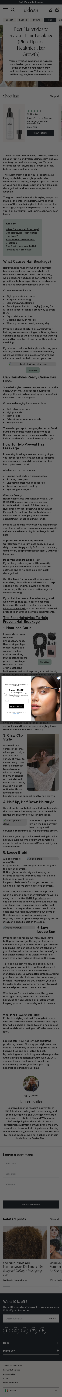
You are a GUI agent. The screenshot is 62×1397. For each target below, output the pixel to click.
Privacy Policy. (16, 713)
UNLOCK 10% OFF (16, 706)
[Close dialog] (58, 678)
